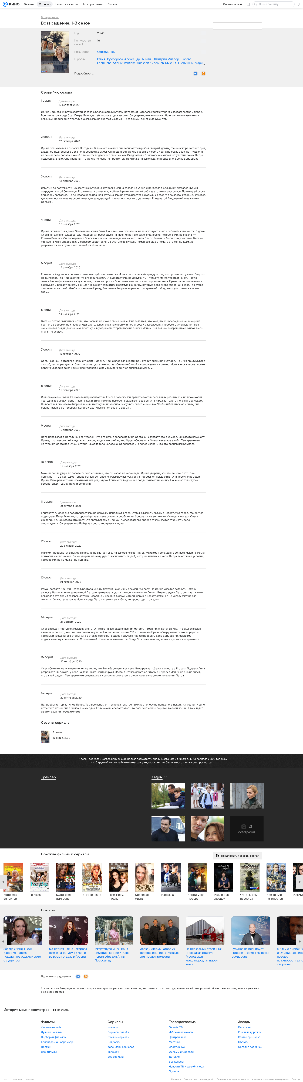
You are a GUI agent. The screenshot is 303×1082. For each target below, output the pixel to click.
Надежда (167, 894)
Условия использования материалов (270, 1079)
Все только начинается (275, 896)
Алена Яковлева (124, 63)
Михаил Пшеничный (179, 63)
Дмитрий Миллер (166, 59)
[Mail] (5, 4)
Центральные (177, 1037)
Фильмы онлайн (51, 1027)
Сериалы (115, 1022)
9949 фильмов (179, 759)
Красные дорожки (249, 1032)
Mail (6, 1079)
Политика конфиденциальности (233, 1079)
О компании (16, 1079)
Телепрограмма (182, 1022)
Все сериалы (115, 1056)
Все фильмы (49, 1051)
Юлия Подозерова (110, 59)
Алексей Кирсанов (150, 63)
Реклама (30, 1079)
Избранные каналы (181, 1032)
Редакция (176, 1079)
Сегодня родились (250, 1047)
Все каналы (176, 1061)
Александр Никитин (138, 59)
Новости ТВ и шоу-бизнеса (186, 1066)
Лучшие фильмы (51, 1032)
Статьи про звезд (249, 1037)
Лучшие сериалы (118, 1037)
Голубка (35, 894)
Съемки (243, 1042)
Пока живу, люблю (116, 896)
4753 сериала (198, 759)
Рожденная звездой (222, 896)
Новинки (113, 1027)
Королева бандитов (10, 896)
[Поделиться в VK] (195, 73)
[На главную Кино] (13, 4)
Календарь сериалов (120, 1047)
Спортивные (177, 1047)
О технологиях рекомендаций (199, 1079)
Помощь (174, 1071)
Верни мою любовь (196, 896)
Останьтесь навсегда (248, 896)
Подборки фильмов (53, 1037)
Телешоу (113, 1051)
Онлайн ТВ (176, 1027)
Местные (175, 1042)
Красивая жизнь (142, 896)
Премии (46, 1047)
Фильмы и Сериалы (181, 1051)
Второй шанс (91, 894)
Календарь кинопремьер (57, 1042)
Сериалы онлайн (118, 1032)
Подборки (113, 1042)
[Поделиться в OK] (203, 73)
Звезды (244, 1022)
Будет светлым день (64, 896)
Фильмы (48, 1022)
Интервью (244, 1027)
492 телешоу (218, 759)
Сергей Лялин (107, 51)
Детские (174, 1056)
